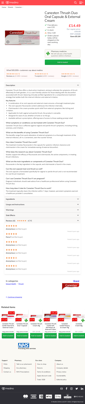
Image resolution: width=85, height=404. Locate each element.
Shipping (7, 368)
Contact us (7, 372)
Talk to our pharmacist (24, 364)
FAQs (5, 364)
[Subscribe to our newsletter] (60, 388)
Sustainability (61, 376)
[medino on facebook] (65, 388)
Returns (40, 368)
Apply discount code (44, 376)
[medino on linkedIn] (81, 388)
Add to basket (62, 62)
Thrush (21, 284)
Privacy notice (61, 372)
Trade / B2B (41, 380)
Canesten (18, 7)
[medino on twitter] (75, 388)
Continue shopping (14, 297)
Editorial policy (62, 380)
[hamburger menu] (2, 2)
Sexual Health (11, 284)
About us (60, 364)
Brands (10, 7)
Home (4, 7)
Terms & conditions (43, 372)
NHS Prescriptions (22, 372)
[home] (26, 2)
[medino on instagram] (70, 388)
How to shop (41, 364)
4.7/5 (19, 220)
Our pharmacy (21, 368)
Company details (62, 368)
